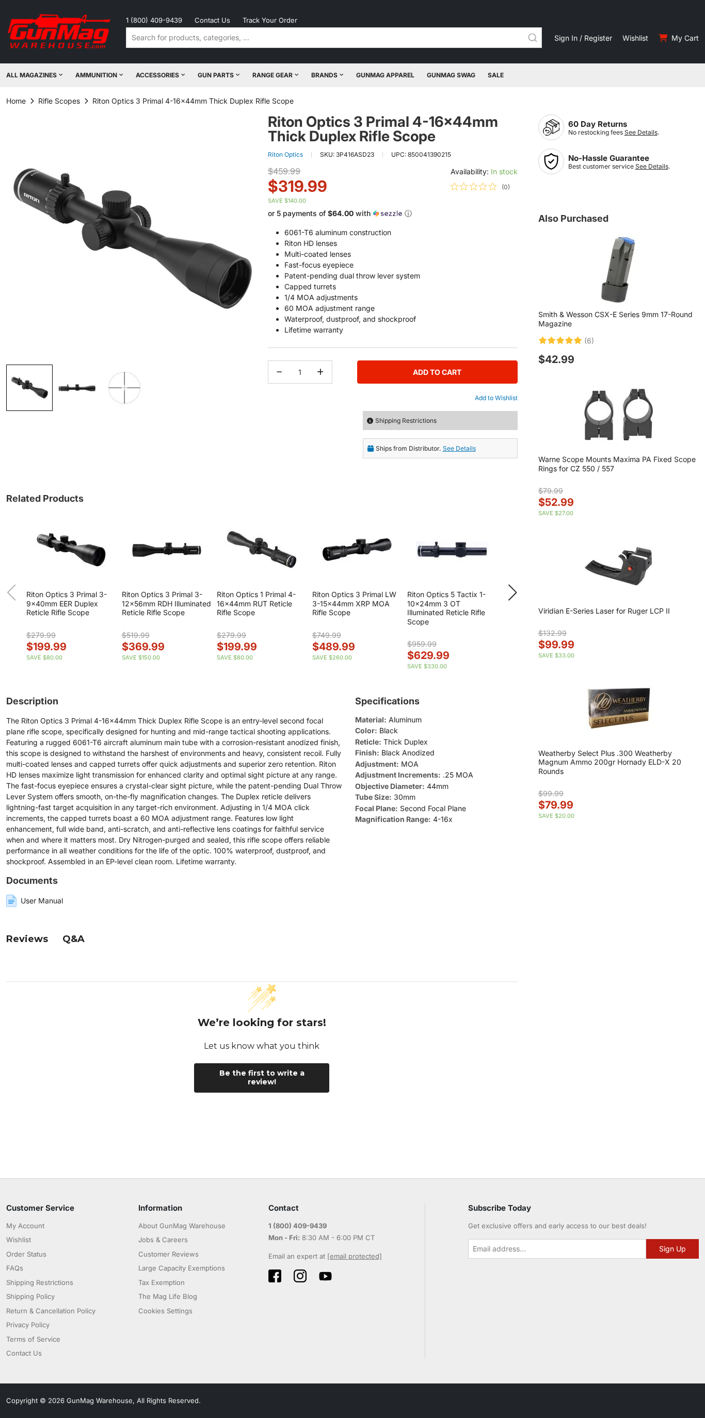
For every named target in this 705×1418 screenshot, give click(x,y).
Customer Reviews (168, 1254)
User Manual (42, 900)
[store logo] (60, 31)
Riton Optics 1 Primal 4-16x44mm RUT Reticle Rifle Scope (256, 603)
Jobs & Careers (163, 1239)
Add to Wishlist (496, 398)
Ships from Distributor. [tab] (426, 448)
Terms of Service (33, 1339)
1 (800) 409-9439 (154, 20)
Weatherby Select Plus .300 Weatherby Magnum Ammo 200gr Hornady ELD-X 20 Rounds (609, 762)
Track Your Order (270, 20)
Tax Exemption (161, 1282)
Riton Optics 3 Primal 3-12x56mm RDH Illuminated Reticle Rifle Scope (166, 603)
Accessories (157, 75)
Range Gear (272, 75)
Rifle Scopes (59, 100)
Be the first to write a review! (262, 1077)
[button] (77, 388)
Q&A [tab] (73, 939)
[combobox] (334, 37)
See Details (641, 132)
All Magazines (31, 75)
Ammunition (96, 75)
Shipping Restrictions (39, 1282)
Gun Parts (216, 75)
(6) (589, 340)
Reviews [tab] (27, 939)
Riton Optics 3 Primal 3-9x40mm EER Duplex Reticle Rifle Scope (66, 603)
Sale (496, 75)
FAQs (14, 1268)
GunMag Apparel (385, 75)
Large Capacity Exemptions (181, 1268)
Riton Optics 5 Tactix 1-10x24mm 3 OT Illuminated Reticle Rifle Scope (446, 608)
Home (16, 100)
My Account (25, 1226)
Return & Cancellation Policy (50, 1311)
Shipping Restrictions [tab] (406, 420)
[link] (480, 186)
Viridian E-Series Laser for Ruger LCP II (604, 610)
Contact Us (212, 20)
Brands (324, 75)
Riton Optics (285, 154)
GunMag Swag (451, 75)
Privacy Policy (28, 1325)
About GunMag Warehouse (182, 1226)
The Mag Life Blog (167, 1296)
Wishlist (635, 38)
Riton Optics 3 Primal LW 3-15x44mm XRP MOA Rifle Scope (354, 603)
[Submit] (532, 37)
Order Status (26, 1254)
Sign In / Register (583, 38)
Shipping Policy (30, 1296)
